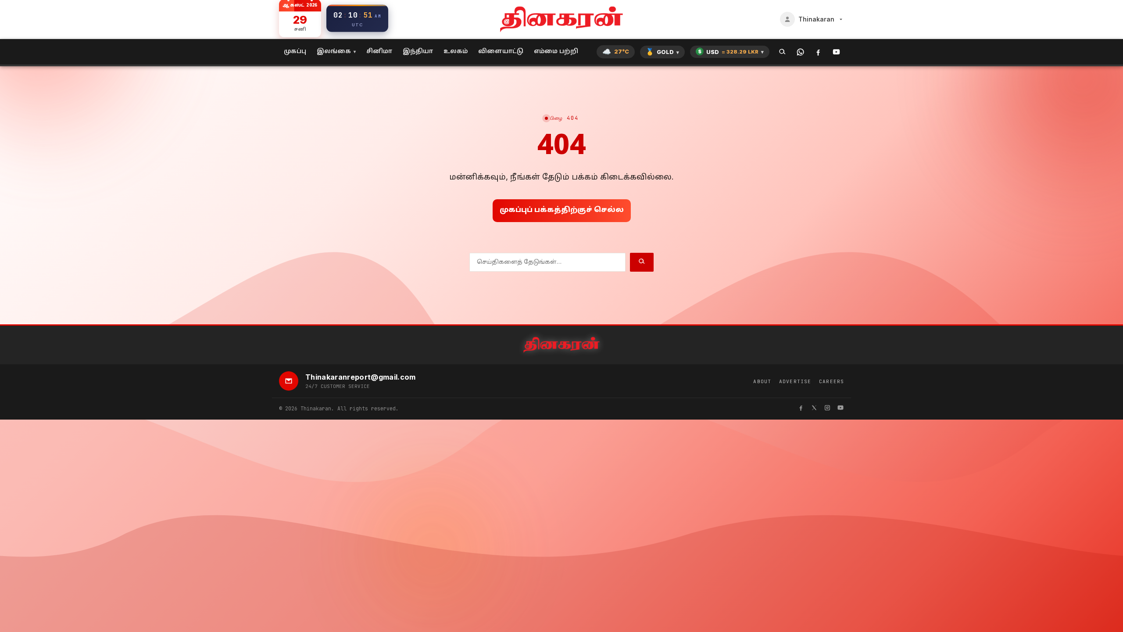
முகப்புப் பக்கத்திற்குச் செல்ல (562, 210)
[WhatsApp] (800, 52)
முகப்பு (295, 51)
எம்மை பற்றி (556, 51)
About (762, 381)
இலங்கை (334, 51)
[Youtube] (840, 408)
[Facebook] (818, 52)
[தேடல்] (782, 52)
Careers (831, 381)
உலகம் (455, 51)
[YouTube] (836, 52)
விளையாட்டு (500, 51)
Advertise (795, 381)
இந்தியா (418, 51)
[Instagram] (827, 408)
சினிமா (379, 51)
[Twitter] (814, 408)
